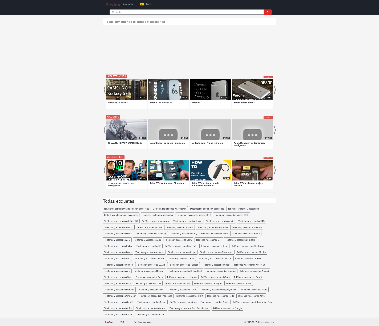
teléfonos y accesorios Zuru (183, 302)
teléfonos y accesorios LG (149, 227)
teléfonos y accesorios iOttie (251, 295)
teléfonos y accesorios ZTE (117, 239)
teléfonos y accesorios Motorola (247, 227)
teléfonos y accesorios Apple (156, 221)
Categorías (128, 3)
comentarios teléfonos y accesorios (169, 208)
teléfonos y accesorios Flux (248, 258)
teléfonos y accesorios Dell (208, 239)
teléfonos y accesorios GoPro (118, 308)
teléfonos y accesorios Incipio (182, 252)
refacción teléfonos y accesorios (157, 214)
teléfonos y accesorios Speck (216, 264)
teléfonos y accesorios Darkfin (214, 302)
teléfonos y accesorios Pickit (189, 295)
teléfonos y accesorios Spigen (118, 264)
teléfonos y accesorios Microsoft (212, 227)
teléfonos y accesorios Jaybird (149, 252)
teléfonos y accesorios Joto (117, 270)
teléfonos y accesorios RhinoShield (185, 270)
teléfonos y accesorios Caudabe (220, 270)
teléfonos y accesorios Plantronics (248, 246)
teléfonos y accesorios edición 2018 (232, 214)
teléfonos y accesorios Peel (117, 258)
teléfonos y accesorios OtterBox (149, 270)
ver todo (268, 77)
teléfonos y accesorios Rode (220, 295)
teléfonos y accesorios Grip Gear (120, 295)
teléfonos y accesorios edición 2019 (194, 214)
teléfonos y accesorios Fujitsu (118, 246)
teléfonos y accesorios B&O (117, 283)
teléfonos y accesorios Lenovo (118, 227)
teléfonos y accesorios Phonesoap (155, 295)
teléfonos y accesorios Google (227, 308)
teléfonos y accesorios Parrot (248, 277)
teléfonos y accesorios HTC (251, 221)
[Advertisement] (189, 51)
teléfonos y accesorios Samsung (150, 233)
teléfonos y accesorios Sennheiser (214, 258)
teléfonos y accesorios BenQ (178, 239)
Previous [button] (104, 90)
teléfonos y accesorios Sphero (151, 302)
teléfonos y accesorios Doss (147, 283)
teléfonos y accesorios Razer (150, 314)
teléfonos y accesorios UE (177, 283)
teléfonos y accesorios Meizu (179, 227)
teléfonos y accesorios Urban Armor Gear (253, 302)
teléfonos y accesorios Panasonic (181, 246)
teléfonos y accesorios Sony (183, 233)
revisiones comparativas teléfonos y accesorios (126, 208)
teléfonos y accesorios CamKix (119, 302)
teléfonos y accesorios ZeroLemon (216, 252)
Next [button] (274, 90)
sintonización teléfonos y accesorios (121, 214)
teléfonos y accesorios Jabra (214, 246)
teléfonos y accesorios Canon (118, 314)
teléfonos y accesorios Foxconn (240, 239)
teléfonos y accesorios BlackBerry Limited (189, 308)
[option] (126, 94)
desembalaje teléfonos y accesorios (207, 208)
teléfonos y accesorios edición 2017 (121, 221)
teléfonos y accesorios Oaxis (149, 277)
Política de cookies (142, 322)
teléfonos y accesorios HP (148, 246)
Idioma (148, 3)
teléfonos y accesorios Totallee (149, 258)
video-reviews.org (265, 322)
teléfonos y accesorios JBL (238, 283)
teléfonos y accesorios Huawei (187, 221)
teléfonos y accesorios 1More (182, 289)
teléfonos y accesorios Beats (118, 252)
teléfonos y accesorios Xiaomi (246, 233)
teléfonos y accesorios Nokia (118, 233)
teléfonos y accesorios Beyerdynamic (218, 289)
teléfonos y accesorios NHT (151, 289)
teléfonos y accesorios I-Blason (183, 264)
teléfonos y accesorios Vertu (214, 233)
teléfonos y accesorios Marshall (119, 289)
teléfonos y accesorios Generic (151, 308)
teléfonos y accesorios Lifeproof (182, 277)
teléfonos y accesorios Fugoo (208, 283)
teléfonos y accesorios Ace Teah (249, 264)
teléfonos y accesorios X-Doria (215, 277)
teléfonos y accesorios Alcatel (220, 221)
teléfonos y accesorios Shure (253, 289)
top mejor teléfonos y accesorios (243, 208)
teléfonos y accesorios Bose (181, 258)
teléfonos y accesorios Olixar (118, 277)
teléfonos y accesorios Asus (147, 239)
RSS (122, 322)
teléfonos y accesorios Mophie (251, 252)
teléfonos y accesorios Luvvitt (151, 264)
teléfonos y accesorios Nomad (254, 270)
